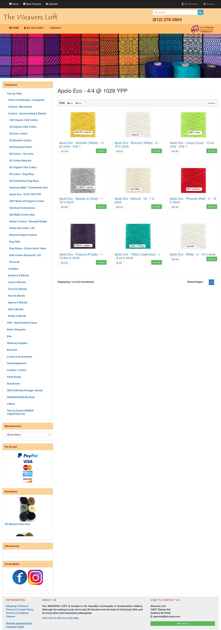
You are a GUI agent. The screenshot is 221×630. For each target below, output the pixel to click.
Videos (11, 403)
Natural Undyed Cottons (22, 234)
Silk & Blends (15, 309)
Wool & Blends (16, 295)
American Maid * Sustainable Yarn (27, 187)
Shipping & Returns (17, 606)
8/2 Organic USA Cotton (22, 167)
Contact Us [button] (183, 623)
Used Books (14, 376)
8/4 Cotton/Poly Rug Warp (23, 181)
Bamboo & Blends (18, 275)
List (71, 103)
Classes (10, 616)
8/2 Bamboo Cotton (19, 140)
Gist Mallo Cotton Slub (21, 214)
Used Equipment (16, 363)
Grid (79, 103)
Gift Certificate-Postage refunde (25, 390)
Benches (12, 349)
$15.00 (119, 151)
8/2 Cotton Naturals (19, 160)
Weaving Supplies (17, 343)
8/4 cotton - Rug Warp (20, 174)
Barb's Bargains (16, 329)
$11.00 (64, 151)
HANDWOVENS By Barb (21, 397)
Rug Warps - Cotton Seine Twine (26, 248)
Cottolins (12, 268)
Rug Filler (13, 241)
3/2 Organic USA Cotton (22, 126)
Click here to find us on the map (60, 618)
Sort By (211, 103)
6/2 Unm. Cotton (17, 133)
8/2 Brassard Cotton (19, 147)
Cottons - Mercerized (19, 106)
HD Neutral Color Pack (17, 515)
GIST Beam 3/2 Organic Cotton (25, 201)
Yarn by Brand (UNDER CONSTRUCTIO (20, 412)
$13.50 (64, 262)
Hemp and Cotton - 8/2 (21, 228)
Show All (13, 262)
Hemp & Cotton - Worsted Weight (27, 221)
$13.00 (175, 151)
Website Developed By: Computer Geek (19, 625)
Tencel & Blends (17, 289)
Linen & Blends (16, 282)
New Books (13, 383)
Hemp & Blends (16, 316)
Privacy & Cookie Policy (19, 609)
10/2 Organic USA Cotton (22, 120)
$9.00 (119, 262)
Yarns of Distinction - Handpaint (25, 100)
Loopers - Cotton (16, 370)
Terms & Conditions (17, 613)
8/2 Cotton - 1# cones (20, 153)
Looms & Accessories (19, 356)
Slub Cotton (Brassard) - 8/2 (24, 255)
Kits (9, 336)
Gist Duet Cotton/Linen (21, 207)
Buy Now (101, 151)
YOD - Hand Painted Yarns (22, 322)
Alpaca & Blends (17, 302)
